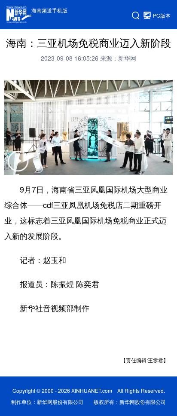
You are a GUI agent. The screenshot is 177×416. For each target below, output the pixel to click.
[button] (18, 166)
